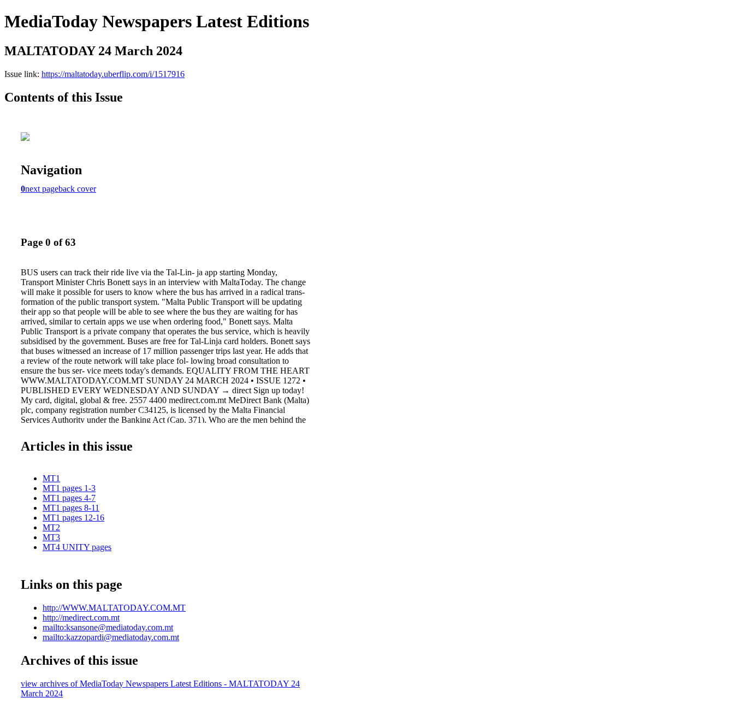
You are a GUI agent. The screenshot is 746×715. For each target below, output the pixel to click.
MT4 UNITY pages (77, 547)
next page (41, 188)
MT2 (51, 527)
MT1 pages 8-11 (71, 507)
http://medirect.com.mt (81, 617)
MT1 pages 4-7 (69, 498)
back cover (77, 188)
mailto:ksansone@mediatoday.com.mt (108, 627)
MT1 (51, 478)
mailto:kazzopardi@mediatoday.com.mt (111, 637)
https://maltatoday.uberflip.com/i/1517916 (113, 74)
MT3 (51, 537)
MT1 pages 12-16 (73, 517)
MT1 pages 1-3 (69, 488)
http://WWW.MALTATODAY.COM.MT (114, 607)
